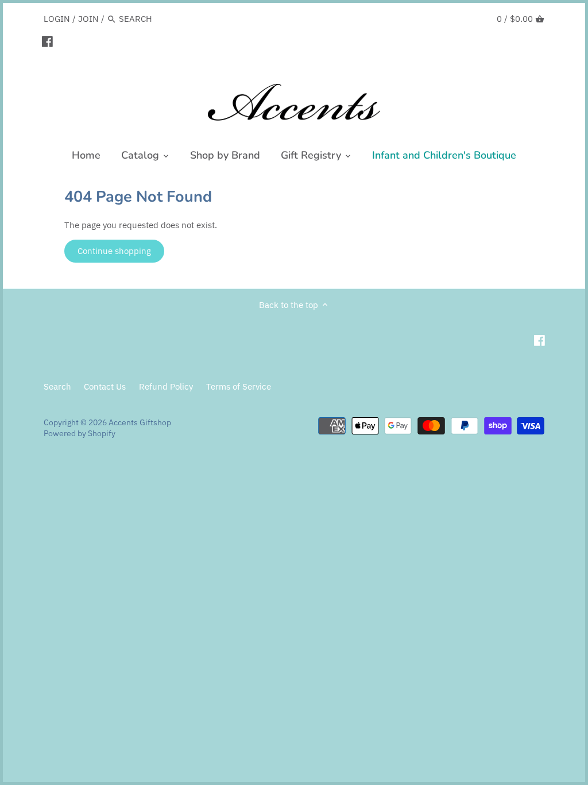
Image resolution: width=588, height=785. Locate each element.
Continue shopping (114, 250)
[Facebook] (47, 41)
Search (57, 386)
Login (57, 18)
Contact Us (105, 386)
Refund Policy (166, 386)
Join (88, 18)
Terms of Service (238, 386)
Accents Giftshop (140, 422)
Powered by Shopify (79, 433)
